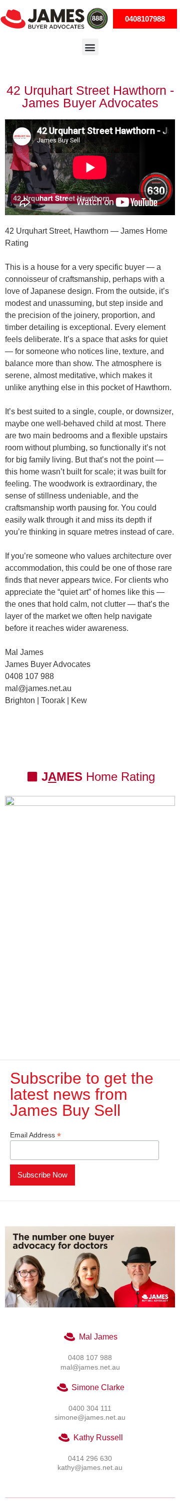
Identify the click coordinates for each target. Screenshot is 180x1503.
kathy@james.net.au (90, 1467)
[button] (90, 47)
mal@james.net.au (90, 1367)
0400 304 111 (90, 1408)
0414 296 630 (90, 1458)
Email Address (35, 1134)
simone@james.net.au (90, 1417)
